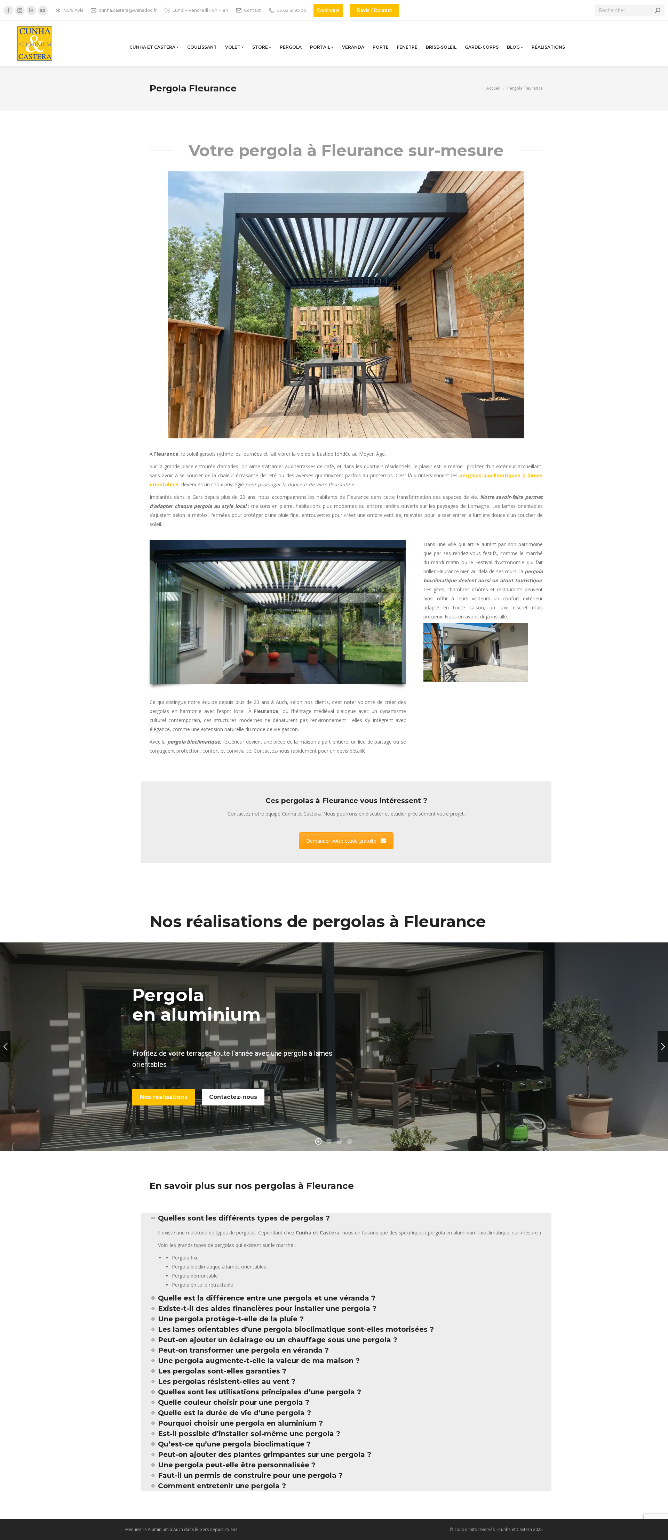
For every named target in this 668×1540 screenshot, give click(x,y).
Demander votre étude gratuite (341, 840)
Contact (252, 10)
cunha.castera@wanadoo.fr (128, 10)
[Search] (657, 10)
